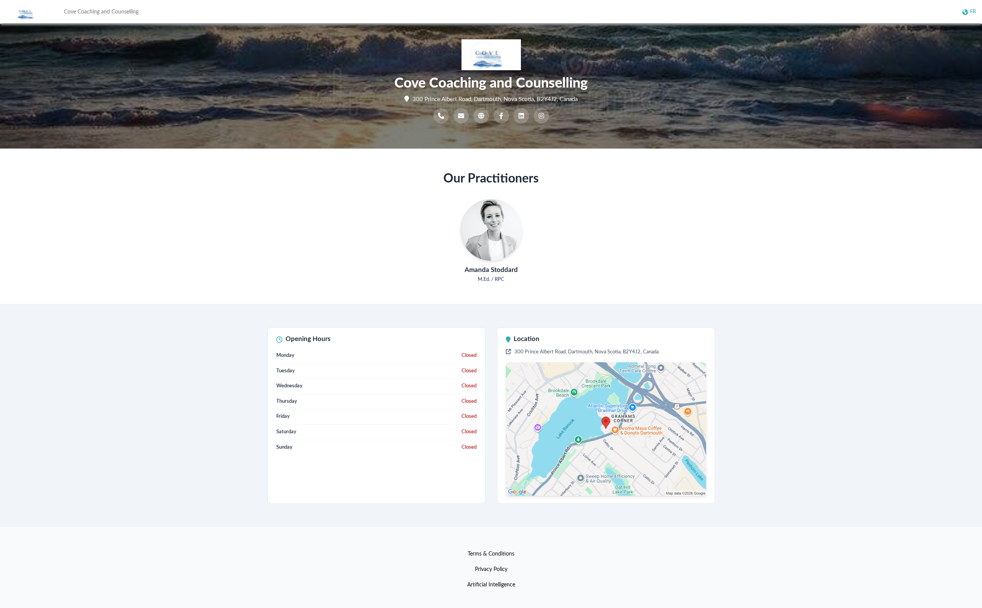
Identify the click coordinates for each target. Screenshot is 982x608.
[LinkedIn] (521, 115)
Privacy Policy (491, 569)
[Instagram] (541, 115)
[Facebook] (501, 115)
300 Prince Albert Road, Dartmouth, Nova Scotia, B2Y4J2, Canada (586, 352)
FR (973, 11)
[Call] (441, 115)
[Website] (481, 115)
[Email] (461, 115)
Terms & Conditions (491, 554)
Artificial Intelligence (491, 585)
